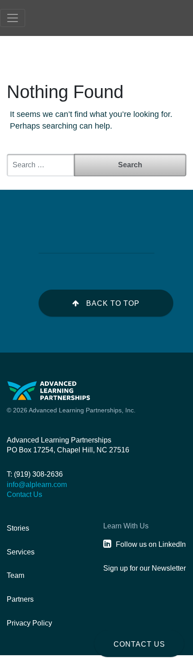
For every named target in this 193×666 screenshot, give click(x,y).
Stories (18, 528)
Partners (20, 599)
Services (21, 552)
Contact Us (139, 644)
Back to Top (113, 303)
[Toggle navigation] (12, 18)
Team (15, 575)
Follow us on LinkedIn (151, 544)
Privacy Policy (29, 623)
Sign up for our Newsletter (144, 568)
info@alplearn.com (37, 484)
